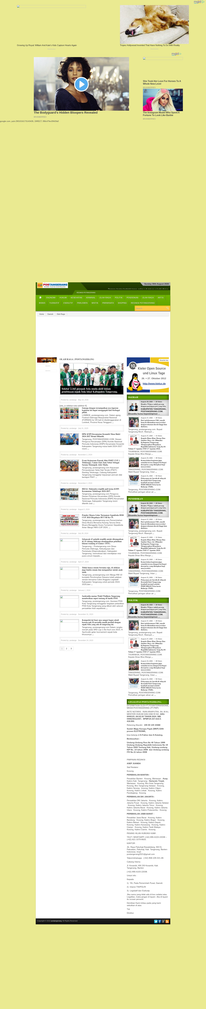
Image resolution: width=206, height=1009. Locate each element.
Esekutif (68, 303)
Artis (161, 298)
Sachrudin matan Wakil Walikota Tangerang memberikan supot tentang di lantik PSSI (101, 597)
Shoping (122, 303)
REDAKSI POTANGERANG (86, 292)
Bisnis (42, 303)
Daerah (50, 314)
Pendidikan (132, 298)
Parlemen (82, 303)
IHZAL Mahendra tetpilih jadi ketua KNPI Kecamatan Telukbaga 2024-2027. (100, 490)
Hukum (63, 298)
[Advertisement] (103, 142)
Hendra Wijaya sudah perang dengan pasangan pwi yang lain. (153, 405)
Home (41, 314)
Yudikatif (54, 303)
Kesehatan (76, 298)
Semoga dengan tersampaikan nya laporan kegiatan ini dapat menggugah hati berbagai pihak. (101, 410)
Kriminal (90, 298)
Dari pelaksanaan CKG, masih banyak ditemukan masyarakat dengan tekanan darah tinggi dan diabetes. (154, 423)
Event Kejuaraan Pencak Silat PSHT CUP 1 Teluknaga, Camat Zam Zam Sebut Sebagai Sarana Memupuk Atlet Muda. (101, 462)
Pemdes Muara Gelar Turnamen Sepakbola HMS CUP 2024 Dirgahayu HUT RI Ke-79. (103, 516)
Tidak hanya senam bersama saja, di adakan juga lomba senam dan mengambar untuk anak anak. (102, 570)
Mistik (95, 303)
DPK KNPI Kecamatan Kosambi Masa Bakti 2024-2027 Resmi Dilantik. (101, 435)
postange (73, 400)
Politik (118, 298)
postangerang (56, 921)
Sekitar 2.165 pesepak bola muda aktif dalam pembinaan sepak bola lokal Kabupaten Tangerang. (90, 390)
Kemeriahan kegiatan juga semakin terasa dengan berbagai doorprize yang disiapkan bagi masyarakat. (153, 463)
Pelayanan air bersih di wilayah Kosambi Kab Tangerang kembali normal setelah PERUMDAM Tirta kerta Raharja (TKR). (153, 482)
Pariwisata (108, 303)
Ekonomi (50, 298)
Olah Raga (105, 298)
